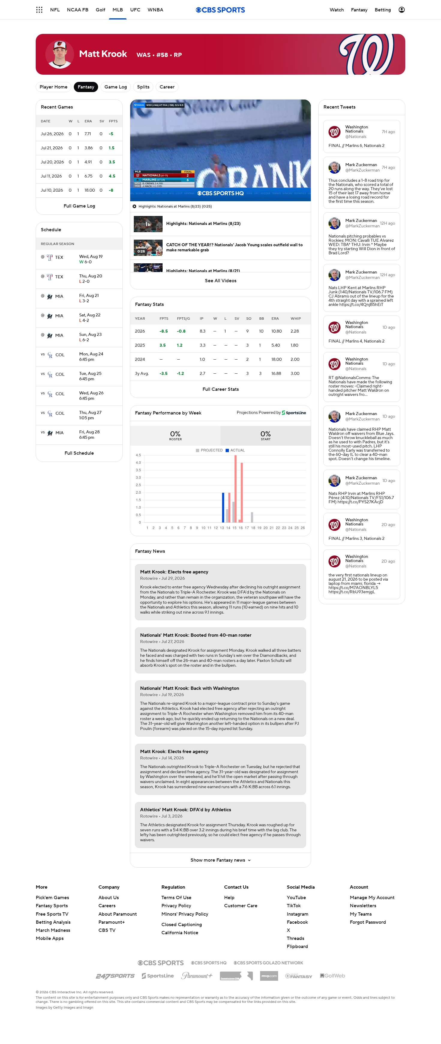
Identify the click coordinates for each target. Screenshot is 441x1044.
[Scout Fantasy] (299, 976)
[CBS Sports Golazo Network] (268, 962)
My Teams (361, 914)
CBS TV (107, 930)
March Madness (53, 930)
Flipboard (297, 947)
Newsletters (363, 906)
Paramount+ (111, 922)
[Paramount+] (197, 974)
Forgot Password (368, 922)
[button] (39, 9)
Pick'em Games (52, 898)
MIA (59, 296)
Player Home (54, 87)
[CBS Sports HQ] (208, 962)
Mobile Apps (50, 938)
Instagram (297, 914)
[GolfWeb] (332, 976)
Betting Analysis (53, 922)
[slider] (220, 184)
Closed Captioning (181, 925)
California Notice (179, 933)
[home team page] (50, 258)
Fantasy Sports (52, 906)
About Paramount (117, 914)
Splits (143, 87)
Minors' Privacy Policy (184, 914)
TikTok (294, 906)
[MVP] (269, 974)
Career (167, 87)
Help (229, 898)
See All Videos (220, 281)
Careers (107, 906)
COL (60, 355)
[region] (220, 150)
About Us (108, 898)
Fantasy (86, 87)
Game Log (115, 87)
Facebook (297, 922)
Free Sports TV (52, 914)
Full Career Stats (220, 389)
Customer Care (240, 906)
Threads (295, 938)
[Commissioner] (236, 974)
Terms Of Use (176, 898)
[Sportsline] (158, 975)
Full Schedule (79, 453)
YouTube (296, 898)
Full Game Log (79, 206)
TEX (59, 257)
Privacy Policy (176, 906)
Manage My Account (372, 898)
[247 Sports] (115, 975)
